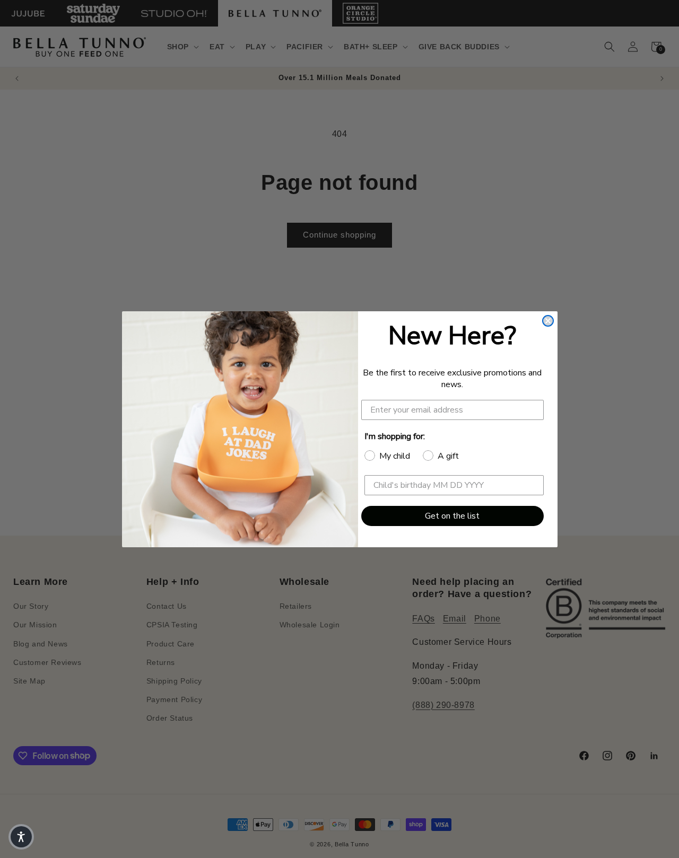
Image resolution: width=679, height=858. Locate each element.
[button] (21, 837)
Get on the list (452, 516)
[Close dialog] (548, 321)
